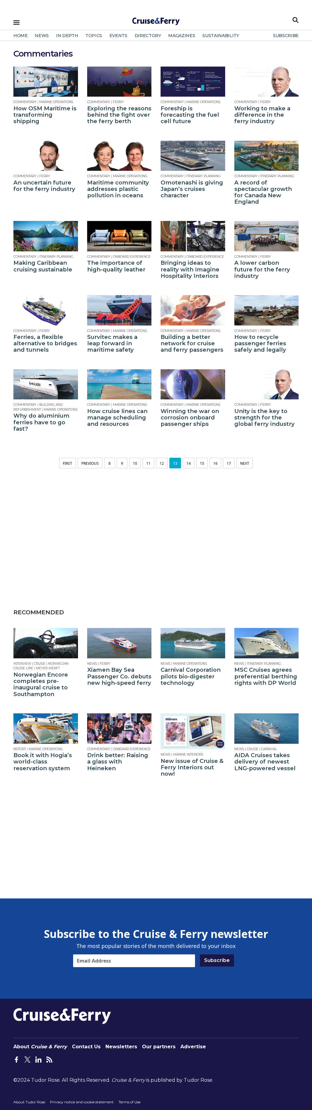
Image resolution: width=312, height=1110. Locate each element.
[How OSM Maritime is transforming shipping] (45, 82)
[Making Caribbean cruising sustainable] (45, 236)
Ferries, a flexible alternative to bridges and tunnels (45, 343)
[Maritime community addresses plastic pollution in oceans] (119, 156)
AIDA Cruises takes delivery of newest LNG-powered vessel (265, 761)
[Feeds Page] (49, 1059)
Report (19, 749)
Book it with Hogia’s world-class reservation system (42, 761)
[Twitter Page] (27, 1059)
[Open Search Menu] (295, 20)
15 (202, 463)
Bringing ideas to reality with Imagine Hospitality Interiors (190, 269)
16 (215, 463)
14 (188, 463)
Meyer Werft (48, 668)
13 (175, 463)
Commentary (25, 102)
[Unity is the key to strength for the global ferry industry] (266, 384)
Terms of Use (129, 1102)
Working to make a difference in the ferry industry (262, 114)
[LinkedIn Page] (38, 1059)
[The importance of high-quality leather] (119, 236)
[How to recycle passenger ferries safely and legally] (266, 310)
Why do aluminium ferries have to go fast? (41, 422)
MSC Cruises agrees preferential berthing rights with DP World (265, 676)
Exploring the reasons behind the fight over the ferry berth (119, 114)
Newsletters (121, 1047)
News (92, 664)
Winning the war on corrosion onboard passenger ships (190, 417)
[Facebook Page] (16, 1059)
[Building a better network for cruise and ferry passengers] (193, 310)
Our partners (159, 1047)
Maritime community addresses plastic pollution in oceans (118, 188)
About (40, 1047)
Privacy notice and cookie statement (82, 1102)
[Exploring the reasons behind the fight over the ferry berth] (119, 82)
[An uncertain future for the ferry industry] (45, 156)
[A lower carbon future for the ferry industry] (266, 236)
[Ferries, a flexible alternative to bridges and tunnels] (45, 310)
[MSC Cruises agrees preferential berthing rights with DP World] (266, 643)
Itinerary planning (203, 176)
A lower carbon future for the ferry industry (262, 269)
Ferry (118, 102)
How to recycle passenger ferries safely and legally (260, 343)
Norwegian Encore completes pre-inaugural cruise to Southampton (40, 684)
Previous (90, 463)
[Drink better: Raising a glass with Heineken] (119, 728)
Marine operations (56, 102)
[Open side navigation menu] (16, 22)
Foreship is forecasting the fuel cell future (190, 114)
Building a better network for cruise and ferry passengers (192, 343)
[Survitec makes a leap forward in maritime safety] (119, 310)
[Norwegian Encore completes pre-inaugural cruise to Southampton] (45, 643)
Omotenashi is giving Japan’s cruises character (192, 188)
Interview (22, 664)
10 (135, 463)
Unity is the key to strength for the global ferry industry (264, 417)
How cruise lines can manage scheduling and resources (117, 417)
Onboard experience (132, 257)
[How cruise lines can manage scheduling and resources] (119, 384)
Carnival (269, 749)
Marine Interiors (188, 755)
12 (162, 463)
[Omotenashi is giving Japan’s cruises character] (193, 156)
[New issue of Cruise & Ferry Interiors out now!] (193, 731)
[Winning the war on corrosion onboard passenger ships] (193, 384)
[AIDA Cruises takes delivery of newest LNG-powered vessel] (266, 728)
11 (148, 463)
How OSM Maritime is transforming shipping (44, 114)
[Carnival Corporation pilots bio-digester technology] (193, 643)
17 (229, 463)
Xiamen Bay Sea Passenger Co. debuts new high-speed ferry (119, 676)
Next (244, 463)
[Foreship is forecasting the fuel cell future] (193, 82)
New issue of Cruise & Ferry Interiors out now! (192, 767)
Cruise (39, 664)
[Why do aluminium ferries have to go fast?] (45, 384)
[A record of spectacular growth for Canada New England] (266, 156)
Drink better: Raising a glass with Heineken (117, 761)
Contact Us (86, 1047)
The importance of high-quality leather (116, 266)
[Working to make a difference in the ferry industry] (266, 82)
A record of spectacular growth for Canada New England (263, 192)
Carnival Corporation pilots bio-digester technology (191, 676)
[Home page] (156, 19)
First (67, 463)
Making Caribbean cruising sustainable (42, 266)
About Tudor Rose (29, 1102)
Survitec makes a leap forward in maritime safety (112, 343)
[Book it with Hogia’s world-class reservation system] (45, 728)
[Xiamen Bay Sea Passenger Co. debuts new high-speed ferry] (119, 643)
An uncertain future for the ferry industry (44, 185)
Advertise (193, 1047)
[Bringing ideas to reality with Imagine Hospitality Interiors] (193, 236)
